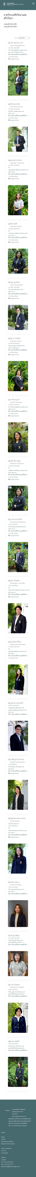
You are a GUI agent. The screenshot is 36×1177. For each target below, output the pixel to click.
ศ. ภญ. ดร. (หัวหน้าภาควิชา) (16, 52)
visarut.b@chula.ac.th (16, 289)
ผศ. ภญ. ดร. (12, 409)
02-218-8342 (14, 887)
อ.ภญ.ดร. (12, 653)
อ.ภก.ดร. (12, 712)
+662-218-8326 (15, 343)
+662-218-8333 (15, 647)
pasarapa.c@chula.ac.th (17, 345)
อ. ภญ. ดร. (12, 832)
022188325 (13, 764)
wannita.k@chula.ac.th (17, 889)
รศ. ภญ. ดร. (12, 172)
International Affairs (7, 1141)
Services (3, 1150)
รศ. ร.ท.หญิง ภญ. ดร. (14, 348)
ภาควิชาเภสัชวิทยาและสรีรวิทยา (18, 54)
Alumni (3, 1157)
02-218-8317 (14, 989)
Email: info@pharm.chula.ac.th (19, 1116)
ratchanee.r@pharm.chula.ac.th (17, 233)
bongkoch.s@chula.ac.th (17, 992)
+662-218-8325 (15, 938)
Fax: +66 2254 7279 (7, 1164)
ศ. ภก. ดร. (12, 113)
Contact (3, 1160)
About (3, 1132)
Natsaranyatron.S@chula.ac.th (17, 830)
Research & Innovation (8, 1144)
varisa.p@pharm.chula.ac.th (18, 50)
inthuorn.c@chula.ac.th (17, 1046)
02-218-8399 (14, 1044)
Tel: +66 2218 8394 (7, 1162)
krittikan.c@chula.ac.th (17, 767)
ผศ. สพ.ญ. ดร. (13, 472)
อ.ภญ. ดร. (12, 769)
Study (3, 1137)
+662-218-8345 (15, 48)
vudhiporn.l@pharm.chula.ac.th (17, 470)
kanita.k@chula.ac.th (16, 940)
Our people (4, 1153)
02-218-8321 (14, 524)
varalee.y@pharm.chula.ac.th (19, 407)
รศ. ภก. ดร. (12, 291)
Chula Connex (14, 57)
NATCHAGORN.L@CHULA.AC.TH (18, 590)
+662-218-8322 (15, 165)
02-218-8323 (14, 826)
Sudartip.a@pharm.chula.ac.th (17, 651)
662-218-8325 (14, 705)
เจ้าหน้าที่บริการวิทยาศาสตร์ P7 (17, 994)
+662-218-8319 (15, 404)
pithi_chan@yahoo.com (17, 111)
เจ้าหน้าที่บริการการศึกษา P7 (16, 942)
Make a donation (6, 1148)
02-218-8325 (14, 585)
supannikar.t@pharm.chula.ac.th (18, 170)
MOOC (3, 1139)
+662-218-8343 (15, 229)
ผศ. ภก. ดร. (12, 528)
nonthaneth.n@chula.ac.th (18, 526)
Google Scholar (14, 59)
